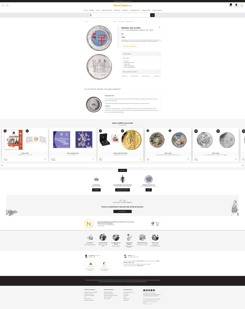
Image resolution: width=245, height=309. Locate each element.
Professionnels (126, 298)
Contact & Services (157, 10)
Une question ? (157, 76)
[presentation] (2, 165)
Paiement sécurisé (145, 76)
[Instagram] (151, 290)
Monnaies (92, 10)
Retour (87, 21)
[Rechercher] (152, 15)
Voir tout (122, 170)
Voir (149, 189)
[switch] (157, 225)
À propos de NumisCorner (128, 292)
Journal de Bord (146, 10)
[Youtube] (154, 290)
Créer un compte (107, 298)
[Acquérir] (93, 159)
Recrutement (125, 300)
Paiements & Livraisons (88, 293)
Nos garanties (126, 295)
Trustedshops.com (110, 224)
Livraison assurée (134, 76)
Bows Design (150, 303)
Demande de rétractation (89, 300)
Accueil (115, 21)
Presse (124, 297)
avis (103, 225)
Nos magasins (126, 293)
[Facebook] (144, 290)
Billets (98, 10)
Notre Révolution (135, 10)
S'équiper (96, 189)
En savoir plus (122, 211)
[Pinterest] (149, 290)
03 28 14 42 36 (128, 1)
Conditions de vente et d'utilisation (90, 292)
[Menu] (160, 222)
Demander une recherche (129, 46)
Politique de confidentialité (89, 295)
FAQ (85, 297)
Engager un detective (122, 189)
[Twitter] (147, 290)
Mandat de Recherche (108, 292)
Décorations (117, 10)
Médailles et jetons (107, 10)
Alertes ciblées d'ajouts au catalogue (111, 295)
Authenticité (125, 10)
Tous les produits (121, 21)
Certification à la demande (109, 293)
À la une (85, 10)
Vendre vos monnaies (108, 297)
